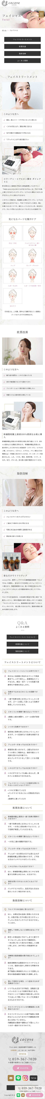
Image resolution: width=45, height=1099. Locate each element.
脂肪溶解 (22, 53)
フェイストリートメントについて (22, 637)
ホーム (4, 30)
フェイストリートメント (22, 39)
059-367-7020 (32, 1088)
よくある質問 (22, 60)
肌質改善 (22, 46)
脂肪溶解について (22, 651)
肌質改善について (22, 644)
